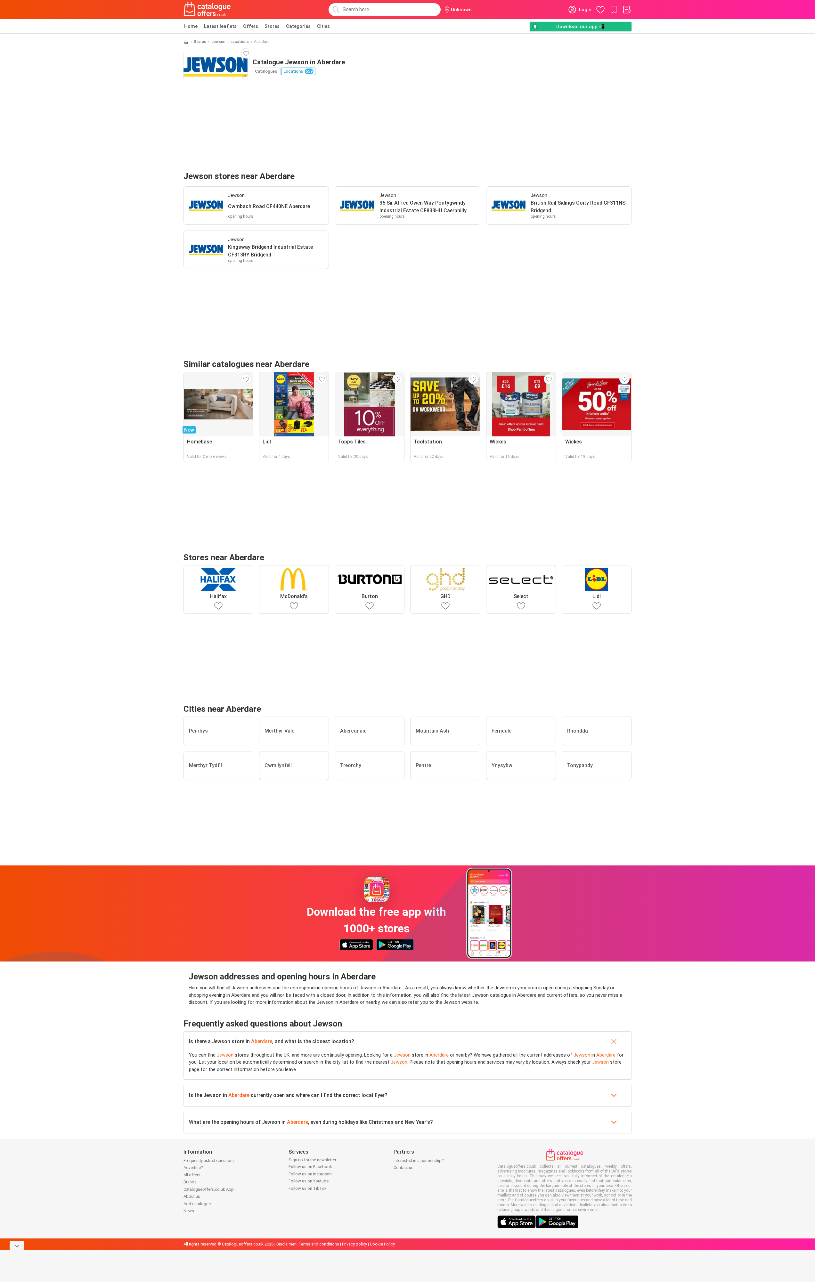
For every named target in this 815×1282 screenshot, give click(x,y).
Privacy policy (354, 1244)
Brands (190, 1182)
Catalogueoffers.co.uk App (208, 1189)
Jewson (218, 41)
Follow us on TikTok (308, 1188)
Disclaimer (286, 1244)
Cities (323, 26)
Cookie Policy (382, 1244)
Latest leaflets (220, 26)
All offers (191, 1174)
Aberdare (261, 1041)
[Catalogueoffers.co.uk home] (207, 10)
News (188, 1210)
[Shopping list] (627, 9)
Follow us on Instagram (310, 1174)
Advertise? (193, 1167)
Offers (250, 26)
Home (191, 26)
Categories (298, 26)
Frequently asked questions (209, 1160)
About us (191, 1196)
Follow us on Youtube (309, 1181)
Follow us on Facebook (310, 1166)
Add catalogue (197, 1203)
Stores (272, 26)
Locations (240, 41)
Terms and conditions (318, 1244)
